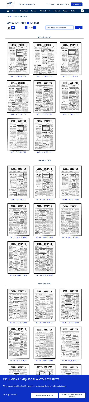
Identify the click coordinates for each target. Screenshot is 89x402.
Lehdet (33, 11)
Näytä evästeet (11, 395)
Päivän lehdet (45, 11)
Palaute (51, 4)
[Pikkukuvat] (13, 27)
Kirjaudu (77, 4)
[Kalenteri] (9, 27)
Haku (14, 11)
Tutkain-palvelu (69, 11)
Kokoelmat (24, 11)
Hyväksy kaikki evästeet (44, 395)
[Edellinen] (26, 27)
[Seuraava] (34, 27)
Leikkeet (57, 11)
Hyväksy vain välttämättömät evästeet (72, 395)
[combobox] (30, 27)
